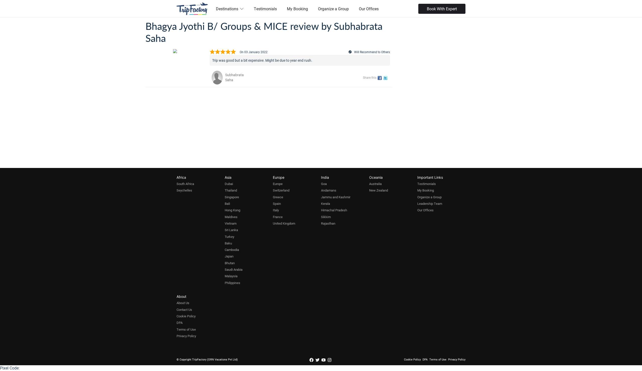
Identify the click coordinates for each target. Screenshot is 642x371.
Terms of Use (186, 329)
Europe (278, 183)
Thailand (231, 190)
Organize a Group (333, 8)
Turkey (229, 236)
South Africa (185, 183)
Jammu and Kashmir (335, 197)
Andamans (328, 190)
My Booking (297, 8)
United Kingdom (284, 223)
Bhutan (230, 263)
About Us (183, 303)
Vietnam (230, 223)
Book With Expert (442, 8)
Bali (227, 203)
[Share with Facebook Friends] (380, 78)
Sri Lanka (231, 230)
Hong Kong (232, 210)
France (278, 217)
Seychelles (184, 190)
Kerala (325, 203)
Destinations (227, 8)
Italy (276, 210)
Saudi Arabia (234, 269)
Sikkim (326, 217)
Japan (229, 256)
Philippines (232, 283)
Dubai (229, 183)
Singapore (232, 197)
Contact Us (184, 309)
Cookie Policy (186, 316)
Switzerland (281, 190)
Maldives (231, 217)
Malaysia (231, 276)
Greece (278, 197)
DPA (180, 322)
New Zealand (378, 190)
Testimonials (265, 8)
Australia (375, 183)
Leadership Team (429, 203)
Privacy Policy (186, 336)
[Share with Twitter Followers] (386, 78)
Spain (277, 203)
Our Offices (369, 8)
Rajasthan (328, 223)
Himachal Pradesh (334, 210)
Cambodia (232, 249)
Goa (324, 183)
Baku (228, 243)
